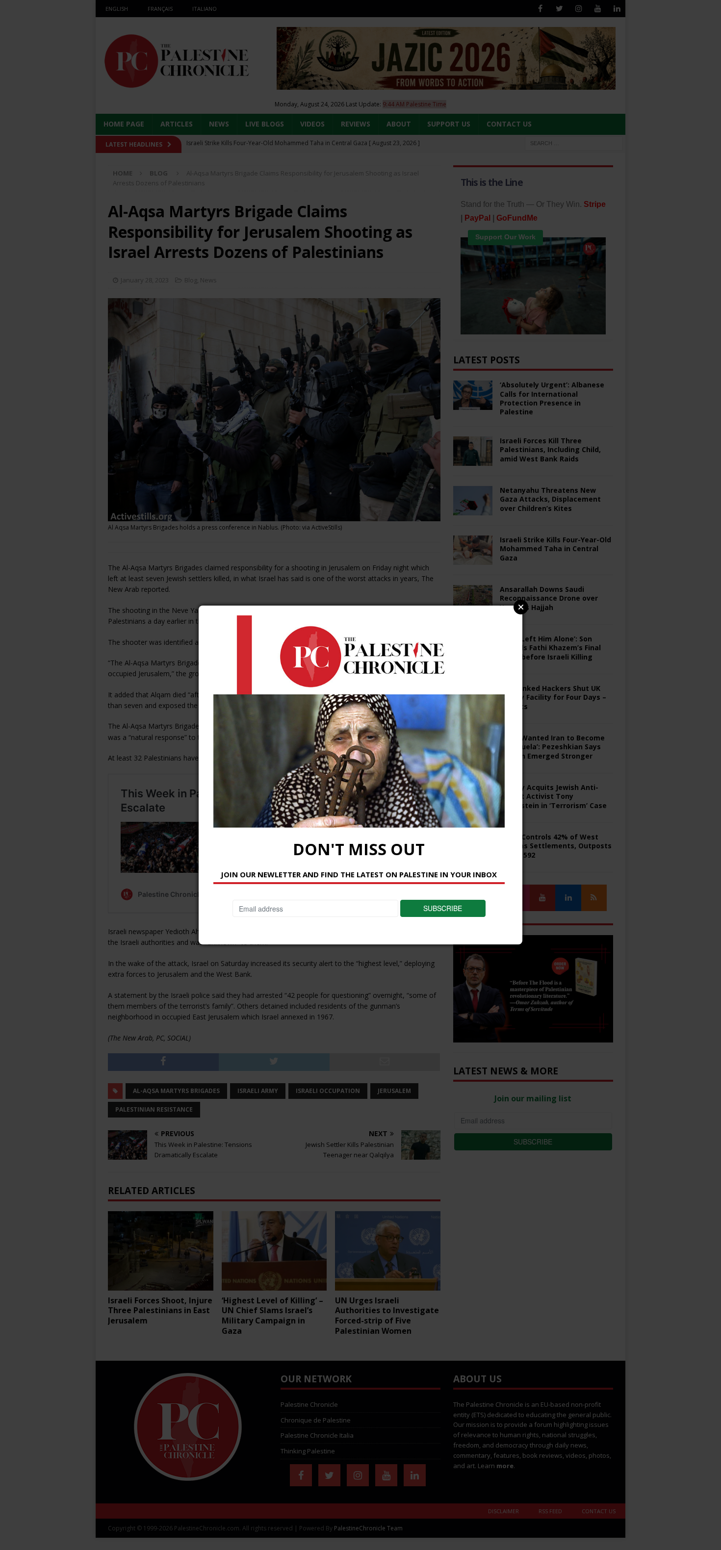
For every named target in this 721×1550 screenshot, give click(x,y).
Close (521, 607)
